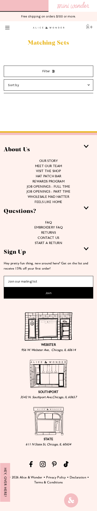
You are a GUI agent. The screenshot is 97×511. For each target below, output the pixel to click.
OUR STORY (48, 161)
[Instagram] (43, 466)
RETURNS (48, 232)
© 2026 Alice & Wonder (25, 477)
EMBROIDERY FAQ (48, 227)
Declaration (78, 477)
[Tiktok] (66, 466)
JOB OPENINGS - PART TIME (48, 191)
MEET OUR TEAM (48, 166)
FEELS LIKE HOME (48, 202)
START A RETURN (48, 243)
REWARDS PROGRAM (48, 181)
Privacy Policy (56, 477)
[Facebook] (31, 466)
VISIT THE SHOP (48, 171)
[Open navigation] (13, 27)
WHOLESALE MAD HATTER (48, 196)
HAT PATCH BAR (48, 176)
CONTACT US (48, 238)
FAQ (48, 222)
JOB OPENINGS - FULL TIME (48, 186)
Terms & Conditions (48, 482)
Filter (46, 71)
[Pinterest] (54, 466)
